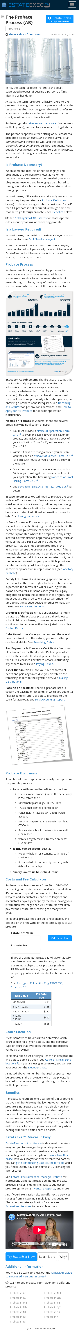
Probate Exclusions (54, 200)
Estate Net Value (22, 933)
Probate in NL (18, 1312)
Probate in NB (18, 1307)
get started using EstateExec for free (40, 1162)
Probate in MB (18, 1302)
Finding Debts (14, 628)
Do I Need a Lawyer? (42, 239)
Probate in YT (52, 1317)
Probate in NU (52, 1293)
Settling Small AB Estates (31, 218)
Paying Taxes (44, 664)
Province (13, 28)
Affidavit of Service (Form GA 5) (52, 456)
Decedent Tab (37, 1067)
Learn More (47, 1257)
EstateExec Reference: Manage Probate (36, 1177)
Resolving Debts (43, 642)
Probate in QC (52, 1307)
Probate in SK (52, 1312)
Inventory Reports (43, 1188)
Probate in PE (52, 1302)
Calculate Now (59, 938)
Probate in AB (18, 1293)
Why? (63, 1257)
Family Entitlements (32, 606)
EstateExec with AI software (24, 1143)
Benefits (57, 212)
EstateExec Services (18, 1206)
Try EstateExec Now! (21, 1257)
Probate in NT (18, 1321)
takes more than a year (42, 123)
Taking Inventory (28, 516)
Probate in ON (52, 1298)
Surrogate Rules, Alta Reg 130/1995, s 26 (42, 486)
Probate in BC (18, 1298)
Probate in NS (18, 1317)
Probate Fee (19, 945)
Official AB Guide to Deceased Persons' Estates (39, 1274)
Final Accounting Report (50, 699)
